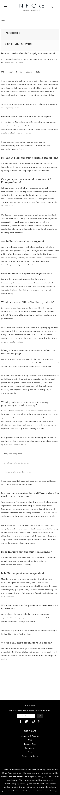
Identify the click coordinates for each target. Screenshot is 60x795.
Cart (53, 7)
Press (30, 752)
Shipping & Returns (30, 736)
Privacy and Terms (30, 756)
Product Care (30, 744)
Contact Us (30, 748)
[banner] (30, 7)
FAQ (30, 740)
